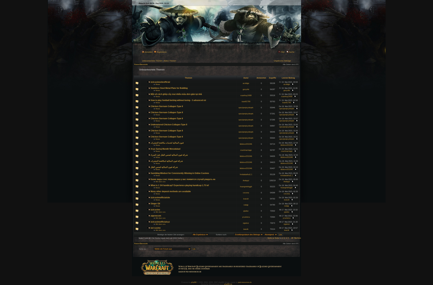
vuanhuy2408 (246, 95)
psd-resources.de (245, 282)
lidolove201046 (246, 144)
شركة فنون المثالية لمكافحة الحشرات (167, 161)
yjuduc (246, 211)
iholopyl (246, 180)
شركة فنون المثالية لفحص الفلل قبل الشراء (169, 155)
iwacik (245, 229)
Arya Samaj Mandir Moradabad (165, 149)
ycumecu (246, 217)
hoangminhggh (246, 187)
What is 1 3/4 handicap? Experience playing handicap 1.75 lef (180, 185)
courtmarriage (246, 150)
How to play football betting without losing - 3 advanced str (178, 100)
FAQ (282, 52)
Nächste (297, 238)
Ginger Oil (155, 203)
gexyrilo (246, 89)
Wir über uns (160, 182)
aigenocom (156, 216)
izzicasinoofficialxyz (160, 222)
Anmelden (148, 52)
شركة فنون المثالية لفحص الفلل (164, 167)
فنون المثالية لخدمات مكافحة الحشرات (167, 143)
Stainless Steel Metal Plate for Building (169, 88)
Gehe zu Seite (273, 238)
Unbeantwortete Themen (152, 61)
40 (292, 238)
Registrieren (161, 52)
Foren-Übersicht (140, 64)
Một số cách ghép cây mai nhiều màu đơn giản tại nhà (176, 94)
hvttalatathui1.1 (246, 174)
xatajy (246, 205)
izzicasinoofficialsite (160, 197)
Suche (291, 52)
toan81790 (246, 101)
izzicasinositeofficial (160, 82)
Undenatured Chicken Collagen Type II (169, 124)
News (158, 84)
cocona (246, 193)
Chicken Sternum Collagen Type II (167, 106)
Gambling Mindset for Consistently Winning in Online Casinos (180, 173)
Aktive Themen (170, 61)
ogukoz (246, 223)
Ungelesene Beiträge (282, 61)
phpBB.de (228, 284)
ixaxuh (246, 199)
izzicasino (155, 210)
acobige (246, 83)
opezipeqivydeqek (245, 108)
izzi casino (156, 228)
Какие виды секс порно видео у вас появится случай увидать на (183, 179)
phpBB (194, 282)
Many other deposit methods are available (171, 191)
